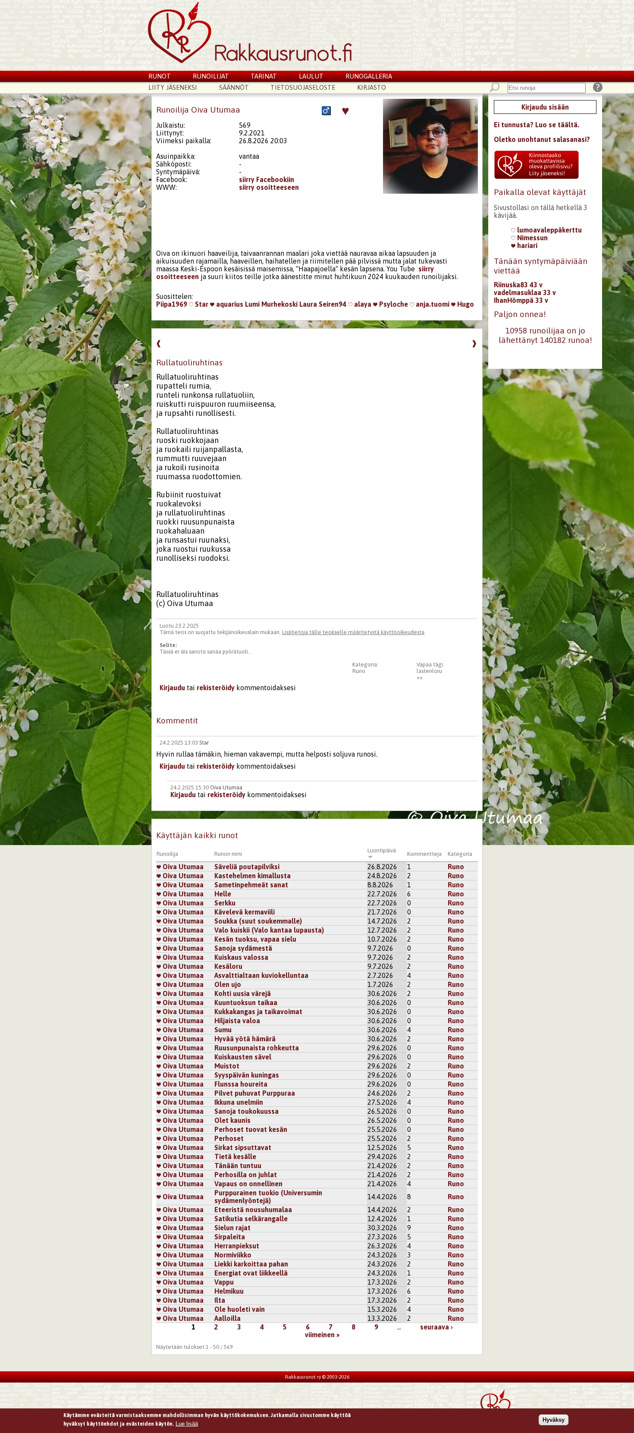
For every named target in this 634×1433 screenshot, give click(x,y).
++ (420, 677)
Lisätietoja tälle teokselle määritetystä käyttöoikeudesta (353, 632)
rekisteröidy (216, 687)
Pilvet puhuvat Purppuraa (254, 1093)
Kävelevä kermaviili (244, 912)
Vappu (224, 1282)
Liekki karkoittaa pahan (251, 1264)
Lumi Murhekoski (271, 304)
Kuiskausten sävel (242, 1057)
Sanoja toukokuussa (246, 1111)
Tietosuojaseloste (302, 87)
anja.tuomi (431, 304)
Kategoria (460, 854)
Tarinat (264, 76)
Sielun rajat (232, 1228)
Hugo (464, 304)
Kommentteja (424, 854)
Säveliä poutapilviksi (246, 866)
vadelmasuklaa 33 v (525, 292)
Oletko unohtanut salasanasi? (542, 139)
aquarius (228, 304)
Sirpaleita (229, 1237)
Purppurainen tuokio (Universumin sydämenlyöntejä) (268, 1196)
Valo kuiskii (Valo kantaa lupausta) (269, 930)
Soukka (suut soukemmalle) (258, 921)
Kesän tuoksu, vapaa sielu (255, 939)
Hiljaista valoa (237, 1020)
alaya (361, 304)
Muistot (226, 1066)
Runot (159, 76)
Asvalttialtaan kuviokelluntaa (261, 975)
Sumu (223, 1030)
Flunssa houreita (241, 1084)
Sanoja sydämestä (243, 948)
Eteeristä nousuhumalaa (253, 1209)
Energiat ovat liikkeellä (251, 1273)
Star (200, 304)
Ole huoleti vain (239, 1309)
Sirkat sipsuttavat (242, 1147)
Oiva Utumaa (226, 787)
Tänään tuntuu (237, 1165)
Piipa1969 (171, 304)
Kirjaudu (172, 687)
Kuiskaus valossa (241, 957)
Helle (222, 894)
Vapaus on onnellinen (248, 1184)
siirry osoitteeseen (269, 187)
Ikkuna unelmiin (238, 1102)
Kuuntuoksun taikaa (245, 1002)
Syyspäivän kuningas (246, 1075)
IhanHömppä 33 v (521, 300)
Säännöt (234, 87)
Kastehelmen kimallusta (252, 876)
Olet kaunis (232, 1120)
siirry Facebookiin (266, 179)
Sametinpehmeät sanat (251, 885)
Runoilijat (211, 76)
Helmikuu (229, 1291)
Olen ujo (227, 984)
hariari (526, 245)
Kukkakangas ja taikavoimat (258, 1011)
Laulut (311, 76)
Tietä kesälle (235, 1156)
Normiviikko (232, 1255)
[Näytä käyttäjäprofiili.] (430, 191)
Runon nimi (228, 854)
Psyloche (392, 304)
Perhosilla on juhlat (245, 1174)
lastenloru (429, 671)
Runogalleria (368, 76)
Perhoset (229, 1138)
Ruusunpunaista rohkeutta (256, 1048)
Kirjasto (371, 87)
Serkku (224, 903)
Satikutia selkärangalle (251, 1218)
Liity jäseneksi (172, 87)
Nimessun (531, 238)
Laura (308, 304)
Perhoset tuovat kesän (250, 1129)
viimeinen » (322, 1335)
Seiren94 (332, 304)
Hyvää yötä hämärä (245, 1039)
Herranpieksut (236, 1246)
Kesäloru (228, 966)
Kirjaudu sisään (545, 107)
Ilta (219, 1300)
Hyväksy (554, 1419)
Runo (358, 671)
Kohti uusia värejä (242, 993)
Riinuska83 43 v (518, 285)
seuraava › (436, 1327)
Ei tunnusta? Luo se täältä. (536, 125)
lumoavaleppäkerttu (548, 230)
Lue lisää (187, 1423)
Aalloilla (227, 1318)
